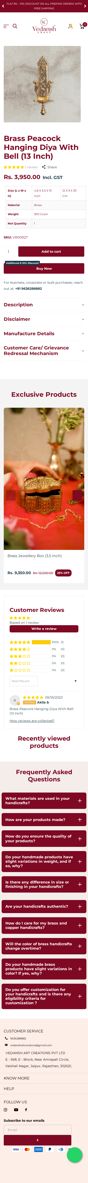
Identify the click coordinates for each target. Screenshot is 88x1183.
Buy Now (29, 266)
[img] (33, 697)
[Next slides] (77, 495)
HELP (9, 1088)
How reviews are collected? (32, 721)
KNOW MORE (17, 1078)
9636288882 (18, 1038)
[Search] (15, 26)
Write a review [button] (44, 629)
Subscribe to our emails (24, 1120)
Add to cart (51, 251)
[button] (3, 6)
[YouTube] (16, 1109)
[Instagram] (5, 1109)
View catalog (6, 26)
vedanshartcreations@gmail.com (31, 1045)
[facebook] (26, 1109)
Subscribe (37, 1140)
